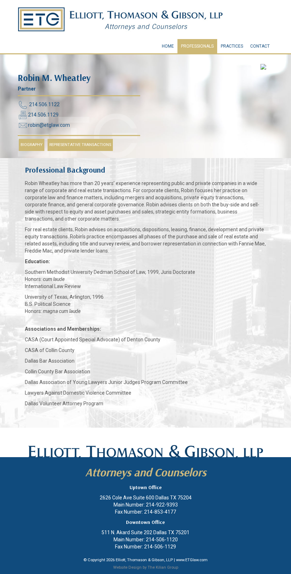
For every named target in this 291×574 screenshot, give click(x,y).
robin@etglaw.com (49, 125)
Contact (260, 46)
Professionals (197, 46)
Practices (232, 46)
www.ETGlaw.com (192, 560)
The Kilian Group (163, 567)
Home (168, 46)
